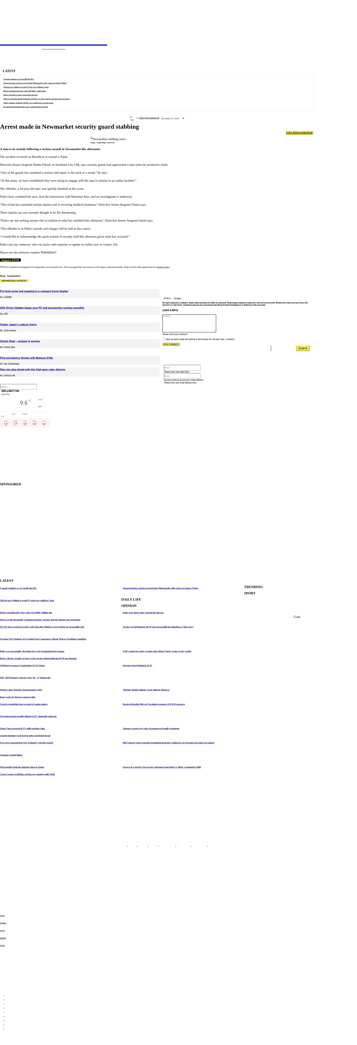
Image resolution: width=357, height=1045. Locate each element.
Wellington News (7, 886)
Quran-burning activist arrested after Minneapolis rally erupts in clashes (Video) (35, 83)
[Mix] (290, 289)
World (3, 923)
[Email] (220, 289)
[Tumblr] (280, 289)
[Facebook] (210, 289)
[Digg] (300, 289)
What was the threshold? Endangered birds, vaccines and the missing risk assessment (36, 99)
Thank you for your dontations (13, 959)
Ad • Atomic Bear (7, 347)
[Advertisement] (23, 453)
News (2, 916)
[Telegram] (190, 289)
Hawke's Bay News (7, 882)
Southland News (6, 897)
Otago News (5, 895)
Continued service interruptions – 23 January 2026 (22, 970)
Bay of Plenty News (8, 877)
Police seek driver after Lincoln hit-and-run (20, 95)
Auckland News (6, 875)
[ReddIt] (230, 289)
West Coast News (7, 891)
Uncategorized (299, 132)
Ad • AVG (4, 313)
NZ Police (177, 298)
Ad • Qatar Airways (8, 330)
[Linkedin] (250, 289)
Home (3, 276)
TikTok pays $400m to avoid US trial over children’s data (26, 87)
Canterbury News (7, 893)
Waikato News (5, 879)
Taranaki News (6, 884)
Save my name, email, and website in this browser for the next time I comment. (200, 339)
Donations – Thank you (10, 981)
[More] (340, 289)
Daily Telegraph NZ (149, 118)
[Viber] (320, 289)
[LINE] (309, 289)
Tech (2, 931)
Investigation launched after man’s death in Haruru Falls (25, 107)
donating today (162, 267)
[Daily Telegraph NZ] (133, 118)
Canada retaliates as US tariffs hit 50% (18, 79)
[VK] (240, 289)
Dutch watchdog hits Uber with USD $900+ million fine (24, 91)
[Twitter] (200, 289)
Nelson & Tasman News (9, 888)
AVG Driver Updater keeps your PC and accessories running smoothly (42, 308)
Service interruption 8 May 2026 (14, 964)
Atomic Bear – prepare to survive (20, 341)
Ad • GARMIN (6, 297)
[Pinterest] (260, 289)
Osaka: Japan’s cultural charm (18, 324)
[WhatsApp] (270, 289)
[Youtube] (17, 840)
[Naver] (330, 289)
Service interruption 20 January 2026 (16, 975)
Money (3, 938)
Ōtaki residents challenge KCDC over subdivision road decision (28, 103)
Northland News (6, 873)
